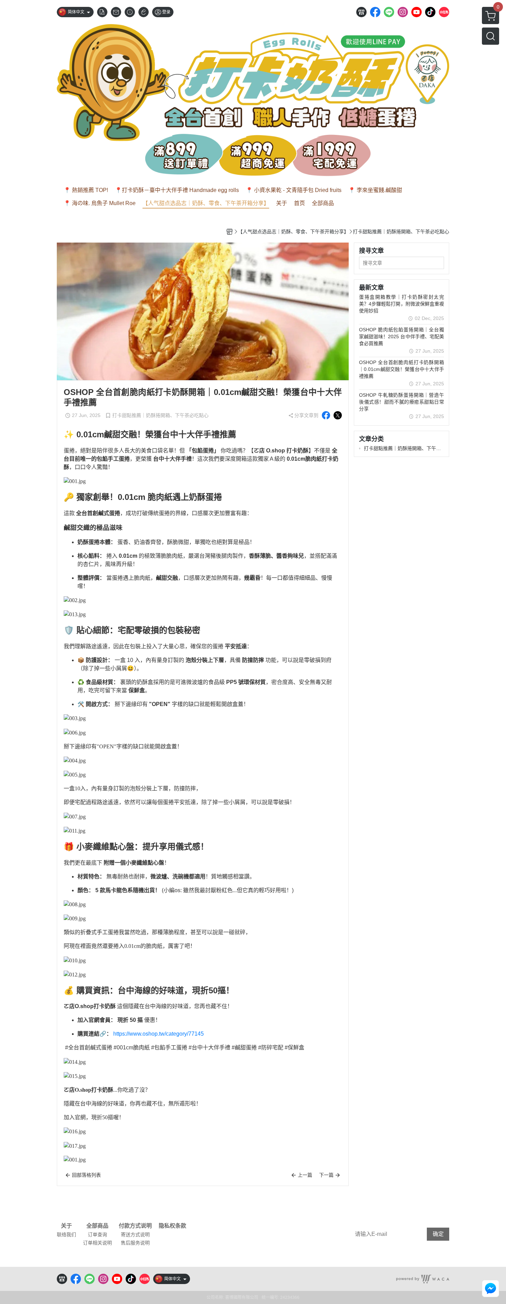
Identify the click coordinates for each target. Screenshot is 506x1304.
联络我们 (66, 1234)
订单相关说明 (97, 1242)
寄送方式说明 (135, 1234)
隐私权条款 (172, 1226)
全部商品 (97, 1226)
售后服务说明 (135, 1242)
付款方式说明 (135, 1226)
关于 (66, 1226)
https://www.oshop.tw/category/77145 (158, 1034)
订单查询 (97, 1234)
